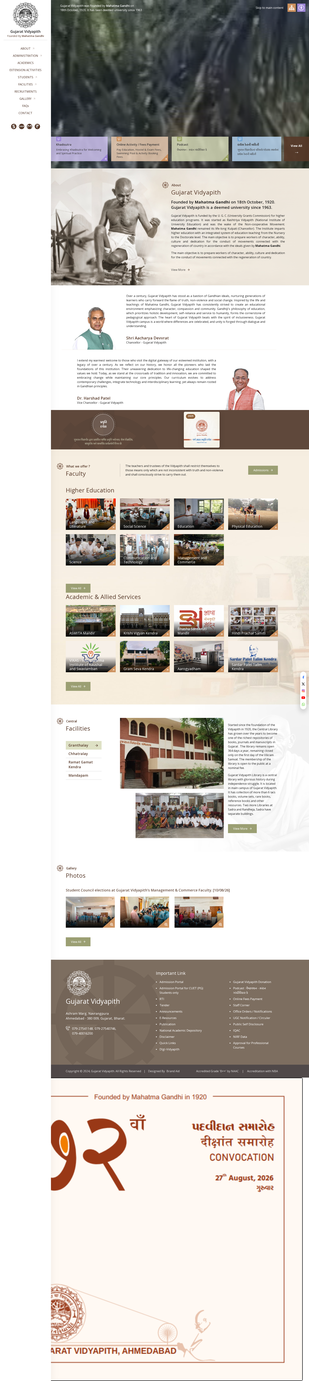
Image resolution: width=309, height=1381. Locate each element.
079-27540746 (105, 1028)
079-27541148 (82, 1028)
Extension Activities (25, 70)
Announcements (171, 1011)
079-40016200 (82, 1033)
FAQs (25, 106)
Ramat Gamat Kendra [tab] (80, 764)
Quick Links (168, 1043)
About (26, 49)
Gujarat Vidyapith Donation (252, 982)
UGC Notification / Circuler (251, 1018)
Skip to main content (269, 8)
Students (25, 77)
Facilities (25, 84)
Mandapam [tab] (78, 775)
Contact (25, 113)
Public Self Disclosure (248, 1024)
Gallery (25, 99)
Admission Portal (171, 982)
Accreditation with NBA (262, 1071)
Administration (25, 56)
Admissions (261, 470)
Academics (26, 63)
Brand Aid (173, 1071)
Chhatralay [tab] (78, 753)
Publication (167, 1024)
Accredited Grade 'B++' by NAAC (217, 1071)
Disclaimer (167, 1037)
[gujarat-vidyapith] (79, 983)
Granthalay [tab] (78, 745)
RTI (162, 999)
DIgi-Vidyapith (169, 1049)
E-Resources (168, 1018)
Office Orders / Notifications (252, 1011)
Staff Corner (241, 1005)
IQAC (236, 1030)
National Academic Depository (181, 1030)
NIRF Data (240, 1037)
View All (76, 588)
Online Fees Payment (247, 999)
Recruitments (25, 91)
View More (178, 270)
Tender (165, 1005)
